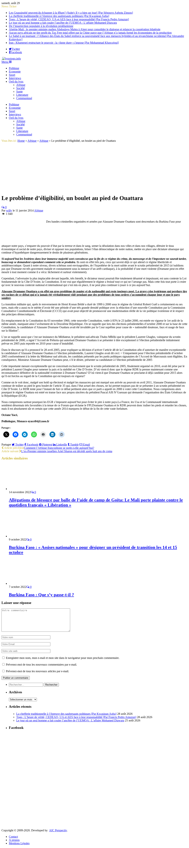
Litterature (22, 94)
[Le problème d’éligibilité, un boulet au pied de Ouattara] (33, 189)
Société (20, 88)
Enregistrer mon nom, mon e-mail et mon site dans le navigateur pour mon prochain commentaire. (62, 657)
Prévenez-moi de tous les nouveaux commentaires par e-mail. (41, 664)
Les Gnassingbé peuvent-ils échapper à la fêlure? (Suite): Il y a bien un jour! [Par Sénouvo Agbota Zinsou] (71, 12)
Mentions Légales (19, 843)
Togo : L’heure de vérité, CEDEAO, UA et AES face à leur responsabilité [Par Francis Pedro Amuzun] (69, 19)
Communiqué (24, 98)
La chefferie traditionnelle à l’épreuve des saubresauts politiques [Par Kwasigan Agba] (59, 16)
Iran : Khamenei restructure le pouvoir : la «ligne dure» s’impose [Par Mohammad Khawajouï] (64, 42)
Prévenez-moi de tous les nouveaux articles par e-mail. (37, 671)
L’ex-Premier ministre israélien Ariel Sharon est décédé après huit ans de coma (66, 451)
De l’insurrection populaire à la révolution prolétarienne (41, 26)
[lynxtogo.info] (11, 58)
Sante (19, 91)
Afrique (20, 84)
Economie (15, 71)
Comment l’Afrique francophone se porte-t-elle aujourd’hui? (59, 447)
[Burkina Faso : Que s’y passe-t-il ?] (28, 583)
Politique (14, 68)
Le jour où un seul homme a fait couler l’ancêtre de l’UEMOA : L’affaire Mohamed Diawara (63, 22)
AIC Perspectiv (58, 830)
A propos (14, 840)
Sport (12, 74)
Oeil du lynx (16, 81)
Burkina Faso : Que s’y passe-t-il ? (41, 594)
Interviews (15, 78)
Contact (13, 836)
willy (9, 210)
